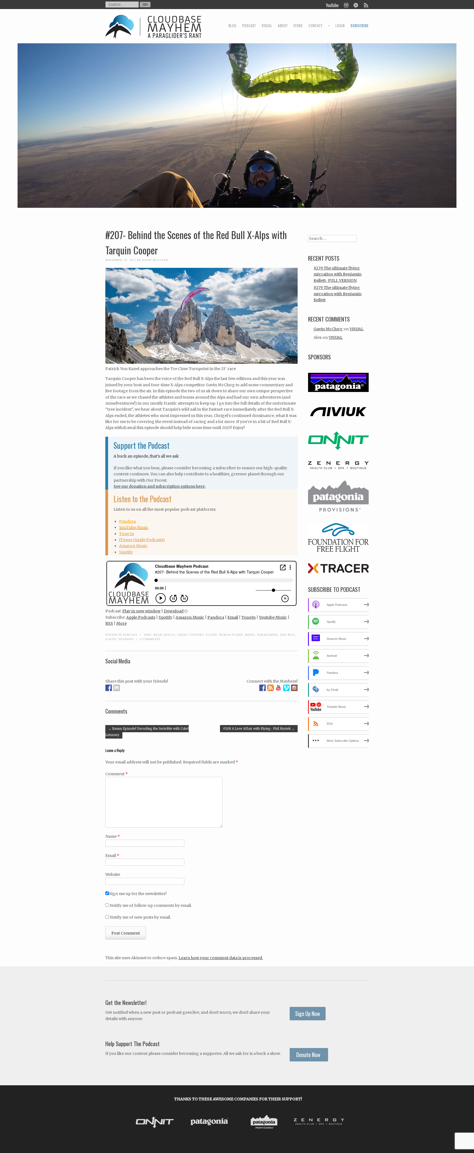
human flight (231, 635)
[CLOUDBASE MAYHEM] (153, 31)
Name (112, 836)
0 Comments (150, 639)
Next (340, 1122)
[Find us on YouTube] (278, 688)
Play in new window (141, 611)
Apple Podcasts (140, 617)
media (250, 635)
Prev (135, 1122)
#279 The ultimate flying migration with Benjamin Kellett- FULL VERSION (338, 274)
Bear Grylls (164, 635)
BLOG (232, 25)
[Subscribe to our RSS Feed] (270, 688)
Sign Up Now (307, 1014)
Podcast (130, 635)
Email (232, 617)
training (126, 639)
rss (366, 5)
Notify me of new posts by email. (140, 917)
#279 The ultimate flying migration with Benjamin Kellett (338, 293)
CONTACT (316, 25)
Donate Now (309, 1055)
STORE (298, 25)
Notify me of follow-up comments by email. (151, 905)
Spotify (126, 552)
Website (112, 874)
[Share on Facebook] (108, 688)
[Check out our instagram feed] (294, 688)
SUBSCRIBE (360, 25)
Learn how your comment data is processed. (221, 957)
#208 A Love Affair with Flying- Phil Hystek (259, 729)
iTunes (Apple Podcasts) (142, 539)
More (121, 623)
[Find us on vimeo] (286, 688)
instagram (346, 5)
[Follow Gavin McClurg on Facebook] (262, 688)
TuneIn (248, 617)
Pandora (127, 521)
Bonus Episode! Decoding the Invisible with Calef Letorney (147, 732)
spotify (355, 5)
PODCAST (249, 25)
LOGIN (340, 25)
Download (174, 611)
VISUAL (267, 25)
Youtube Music (273, 617)
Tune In (126, 533)
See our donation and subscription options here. (159, 486)
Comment (116, 773)
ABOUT (283, 25)
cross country (190, 635)
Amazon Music (133, 545)
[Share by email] (116, 688)
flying (211, 635)
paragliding (267, 635)
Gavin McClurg (155, 260)
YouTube (332, 5)
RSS (109, 623)
